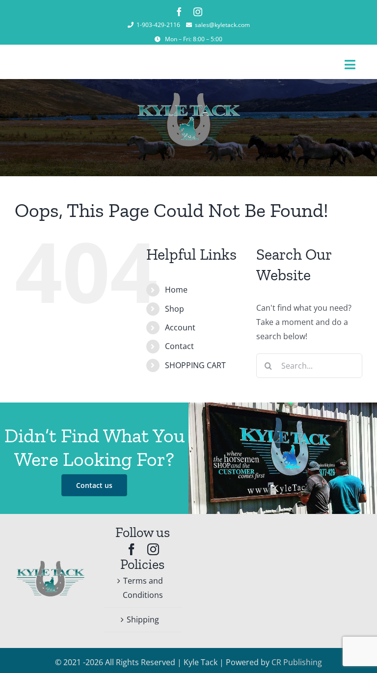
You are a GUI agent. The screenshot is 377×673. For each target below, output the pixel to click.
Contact (179, 346)
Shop (174, 308)
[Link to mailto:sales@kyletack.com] (189, 25)
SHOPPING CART (195, 365)
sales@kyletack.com (222, 25)
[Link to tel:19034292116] (131, 25)
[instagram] (197, 11)
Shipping (143, 619)
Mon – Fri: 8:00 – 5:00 (193, 39)
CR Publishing (296, 662)
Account (180, 327)
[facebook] (179, 11)
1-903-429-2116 (158, 25)
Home (176, 289)
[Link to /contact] (158, 39)
